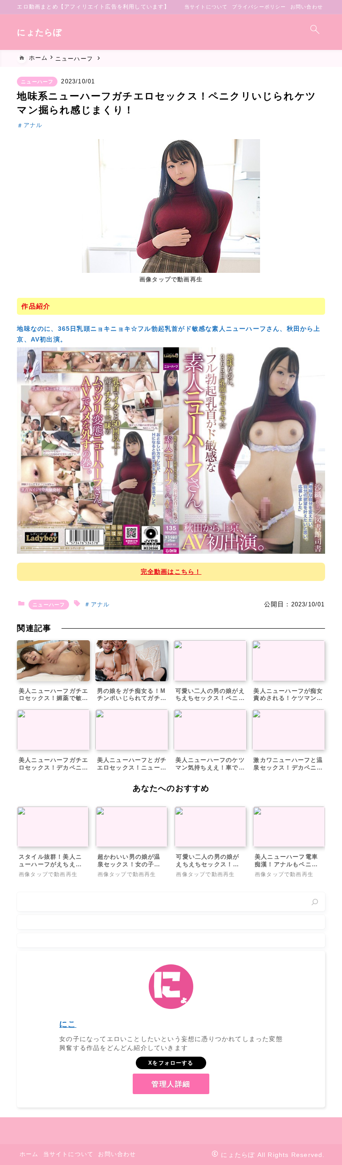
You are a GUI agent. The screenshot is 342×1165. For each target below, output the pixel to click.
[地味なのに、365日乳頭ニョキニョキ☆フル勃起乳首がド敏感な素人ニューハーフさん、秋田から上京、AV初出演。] (171, 450)
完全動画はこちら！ (171, 571)
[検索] (314, 902)
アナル (33, 125)
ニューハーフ (37, 81)
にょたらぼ (39, 32)
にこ (67, 1024)
